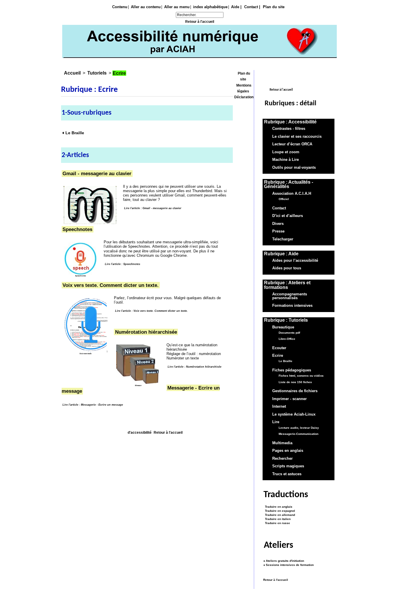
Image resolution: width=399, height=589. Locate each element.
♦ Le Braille (73, 132)
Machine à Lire (285, 160)
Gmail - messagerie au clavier (97, 174)
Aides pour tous (286, 268)
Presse (278, 231)
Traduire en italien (277, 519)
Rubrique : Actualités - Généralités (288, 184)
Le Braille (285, 361)
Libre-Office (287, 338)
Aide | (236, 7)
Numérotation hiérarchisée (146, 332)
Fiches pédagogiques (291, 370)
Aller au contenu (146, 7)
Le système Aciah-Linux (293, 414)
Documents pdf (289, 332)
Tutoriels (97, 72)
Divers (278, 224)
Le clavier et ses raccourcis (297, 137)
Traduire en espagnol (279, 511)
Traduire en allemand (279, 514)
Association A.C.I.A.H (291, 194)
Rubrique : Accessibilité (290, 121)
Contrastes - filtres (288, 129)
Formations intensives (292, 306)
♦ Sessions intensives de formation (288, 564)
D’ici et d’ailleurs (287, 216)
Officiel (284, 199)
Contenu (119, 7)
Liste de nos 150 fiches (295, 382)
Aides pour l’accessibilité (295, 261)
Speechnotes (77, 229)
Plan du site (273, 7)
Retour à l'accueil (199, 22)
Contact (279, 208)
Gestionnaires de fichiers (295, 391)
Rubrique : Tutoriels (286, 320)
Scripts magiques (288, 466)
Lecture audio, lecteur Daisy (299, 427)
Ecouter (279, 348)
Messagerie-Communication (298, 433)
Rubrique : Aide (281, 253)
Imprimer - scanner (289, 399)
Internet (279, 407)
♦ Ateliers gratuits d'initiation (283, 560)
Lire (275, 422)
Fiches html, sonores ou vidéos (301, 376)
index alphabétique (210, 7)
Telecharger (282, 239)
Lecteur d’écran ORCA (292, 144)
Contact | (252, 7)
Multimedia (282, 443)
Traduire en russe (276, 523)
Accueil (72, 72)
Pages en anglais (287, 451)
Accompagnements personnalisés (289, 296)
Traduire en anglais (277, 507)
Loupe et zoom (285, 152)
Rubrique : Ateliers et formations (287, 285)
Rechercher (282, 459)
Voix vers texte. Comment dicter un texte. (111, 285)
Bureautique (283, 327)
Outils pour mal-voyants (294, 168)
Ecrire (277, 356)
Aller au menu (177, 7)
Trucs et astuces (286, 474)
